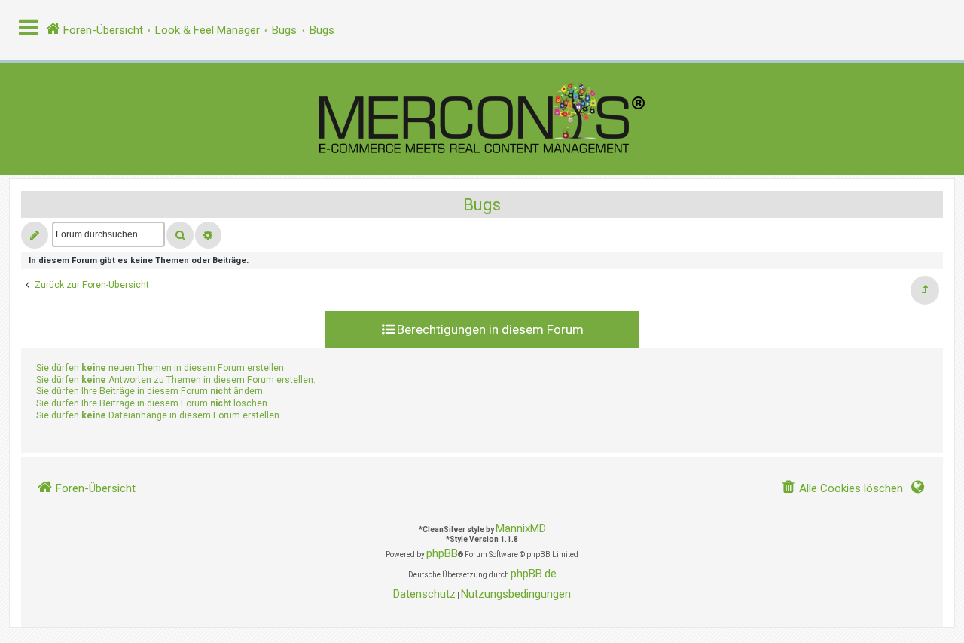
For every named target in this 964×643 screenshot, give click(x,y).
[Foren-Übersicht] (482, 118)
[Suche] (180, 235)
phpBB (442, 553)
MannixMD (521, 528)
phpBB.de (534, 573)
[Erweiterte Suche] (208, 235)
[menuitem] (842, 489)
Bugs (482, 204)
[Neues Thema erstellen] (34, 235)
